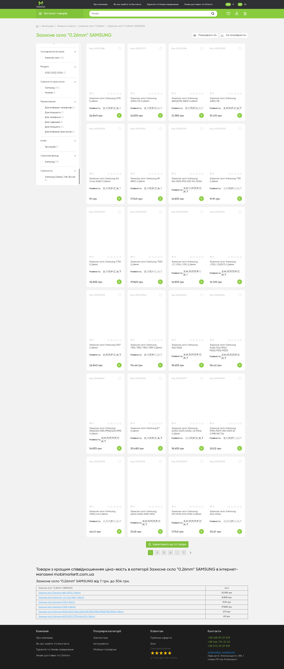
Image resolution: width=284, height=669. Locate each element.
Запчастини (100, 638)
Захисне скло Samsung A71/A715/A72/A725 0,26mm (186, 513)
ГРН (228, 4)
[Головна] (37, 26)
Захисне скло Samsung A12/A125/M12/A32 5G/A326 (187, 180)
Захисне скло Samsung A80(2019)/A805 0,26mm (185, 99)
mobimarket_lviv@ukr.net (221, 652)
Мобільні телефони (104, 649)
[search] (213, 13)
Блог (153, 644)
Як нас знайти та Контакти (127, 4)
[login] (237, 13)
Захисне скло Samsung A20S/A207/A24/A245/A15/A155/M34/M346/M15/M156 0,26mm (81, 612)
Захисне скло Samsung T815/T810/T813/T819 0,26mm (146, 346)
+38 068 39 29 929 (219, 637)
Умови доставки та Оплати (198, 4)
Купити (119, 115)
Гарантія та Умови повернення (162, 4)
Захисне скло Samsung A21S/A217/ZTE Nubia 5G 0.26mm (66, 616)
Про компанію (101, 4)
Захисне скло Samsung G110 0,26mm (105, 99)
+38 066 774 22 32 (219, 642)
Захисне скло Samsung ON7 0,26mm (105, 346)
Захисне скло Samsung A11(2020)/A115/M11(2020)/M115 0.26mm (105, 431)
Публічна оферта (161, 638)
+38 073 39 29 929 (219, 646)
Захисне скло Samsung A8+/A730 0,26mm (59, 593)
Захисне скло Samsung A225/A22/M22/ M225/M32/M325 (223, 348)
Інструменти (101, 644)
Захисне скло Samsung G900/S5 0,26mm (143, 99)
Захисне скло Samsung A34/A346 (223, 513)
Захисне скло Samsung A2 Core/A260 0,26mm (104, 180)
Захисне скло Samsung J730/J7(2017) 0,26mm (223, 263)
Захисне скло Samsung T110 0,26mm (225, 180)
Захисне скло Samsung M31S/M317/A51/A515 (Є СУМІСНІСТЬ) (223, 431)
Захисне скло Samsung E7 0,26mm (145, 429)
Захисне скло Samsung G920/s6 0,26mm (102, 513)
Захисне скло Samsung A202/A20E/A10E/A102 (143, 513)
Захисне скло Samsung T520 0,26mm (146, 263)
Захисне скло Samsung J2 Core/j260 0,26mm (61, 597)
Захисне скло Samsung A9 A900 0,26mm (145, 180)
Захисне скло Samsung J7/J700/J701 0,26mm (185, 263)
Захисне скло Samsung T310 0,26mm (105, 263)
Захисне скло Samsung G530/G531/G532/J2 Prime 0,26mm (187, 431)
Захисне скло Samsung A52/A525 (185, 346)
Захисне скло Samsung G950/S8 (223, 99)
